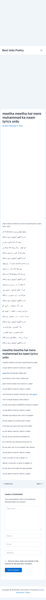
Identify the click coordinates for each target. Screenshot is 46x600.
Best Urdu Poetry (13, 50)
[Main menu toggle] (41, 50)
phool (35, 394)
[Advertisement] (23, 23)
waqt (4, 373)
